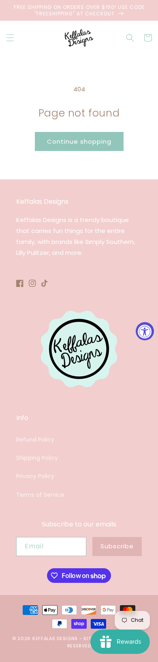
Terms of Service (40, 495)
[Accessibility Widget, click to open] (145, 331)
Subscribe (117, 546)
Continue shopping (79, 141)
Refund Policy (35, 440)
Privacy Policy (35, 476)
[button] (10, 38)
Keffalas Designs (55, 638)
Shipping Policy (37, 458)
